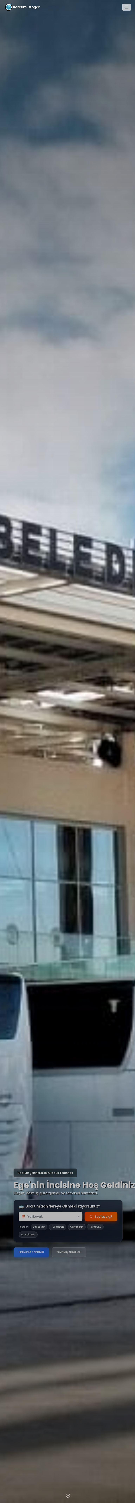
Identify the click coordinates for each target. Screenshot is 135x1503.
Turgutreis (57, 1227)
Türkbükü (95, 1227)
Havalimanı (28, 1234)
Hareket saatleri (31, 1252)
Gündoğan (76, 1227)
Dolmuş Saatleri (69, 1252)
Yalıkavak (39, 1227)
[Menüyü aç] (126, 7)
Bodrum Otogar (26, 7)
